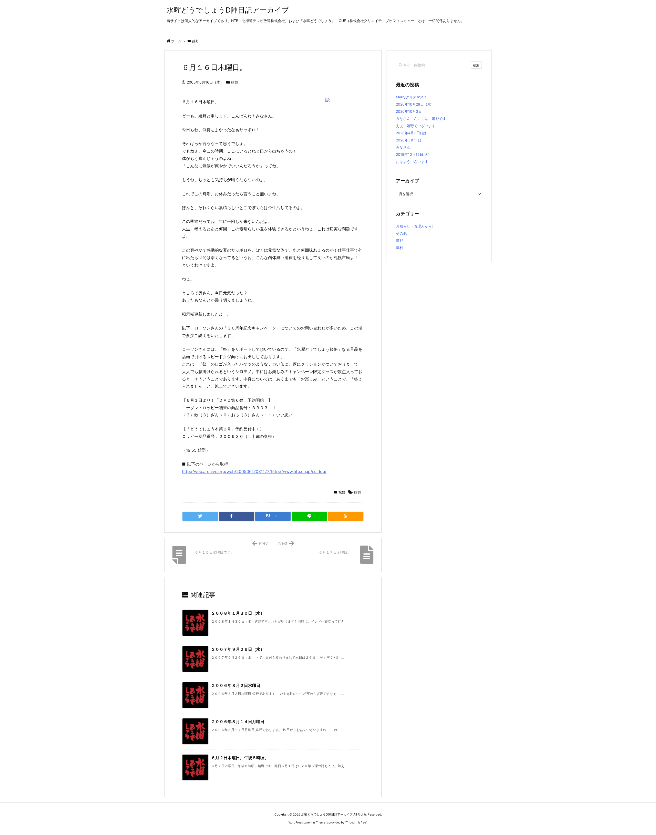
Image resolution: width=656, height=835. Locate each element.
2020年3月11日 (408, 140)
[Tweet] (200, 516)
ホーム (176, 41)
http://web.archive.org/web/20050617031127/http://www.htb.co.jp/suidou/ (254, 471)
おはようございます (412, 161)
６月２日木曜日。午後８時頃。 (240, 757)
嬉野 (195, 41)
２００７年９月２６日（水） (237, 649)
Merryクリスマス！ (411, 97)
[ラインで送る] (309, 516)
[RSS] (345, 516)
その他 (401, 233)
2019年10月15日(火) (412, 154)
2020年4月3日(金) (411, 133)
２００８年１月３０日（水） (237, 613)
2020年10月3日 (409, 111)
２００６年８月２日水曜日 (235, 685)
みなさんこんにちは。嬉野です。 (423, 118)
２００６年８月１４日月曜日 (237, 721)
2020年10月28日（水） (415, 104)
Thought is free (356, 822)
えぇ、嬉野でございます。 (417, 125)
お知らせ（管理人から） (415, 226)
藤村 (399, 247)
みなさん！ (405, 147)
